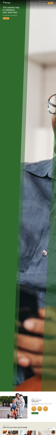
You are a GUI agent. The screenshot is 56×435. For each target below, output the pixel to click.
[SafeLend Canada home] (6, 2)
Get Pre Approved (35, 413)
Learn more (6, 18)
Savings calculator (40, 1)
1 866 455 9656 (51, 1)
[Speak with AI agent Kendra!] (53, 432)
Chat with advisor (46, 1)
